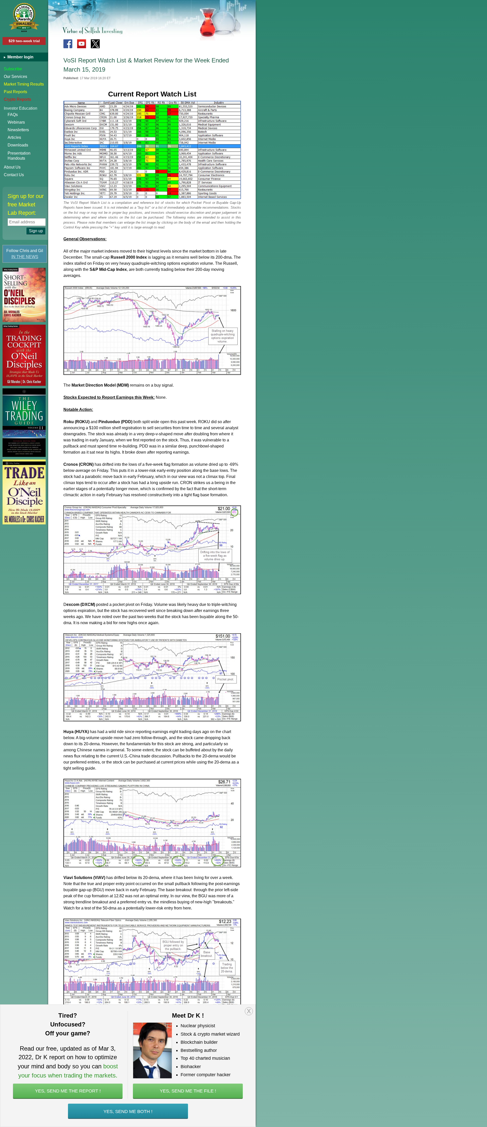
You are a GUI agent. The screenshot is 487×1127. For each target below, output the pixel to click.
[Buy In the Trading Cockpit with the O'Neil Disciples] (24, 355)
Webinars (16, 122)
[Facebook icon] (67, 43)
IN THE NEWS (24, 257)
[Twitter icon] (95, 43)
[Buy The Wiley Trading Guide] (24, 422)
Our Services (15, 76)
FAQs (13, 114)
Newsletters (18, 130)
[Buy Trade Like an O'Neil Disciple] (24, 491)
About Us (12, 167)
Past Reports (15, 92)
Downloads (18, 145)
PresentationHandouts (19, 155)
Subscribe (13, 69)
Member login (19, 57)
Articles (14, 137)
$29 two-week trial (24, 41)
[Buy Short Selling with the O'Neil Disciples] (24, 295)
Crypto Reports (17, 99)
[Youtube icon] (81, 43)
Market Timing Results (24, 84)
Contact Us (14, 175)
